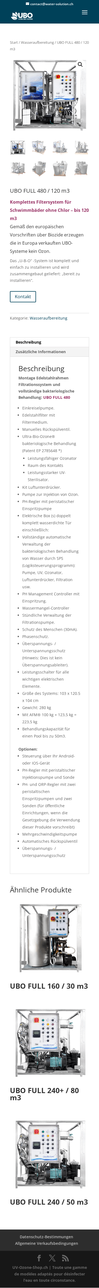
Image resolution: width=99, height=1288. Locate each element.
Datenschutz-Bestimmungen (46, 1236)
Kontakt (23, 297)
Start (14, 42)
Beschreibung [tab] (28, 342)
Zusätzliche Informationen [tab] (41, 351)
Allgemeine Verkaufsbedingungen (46, 1243)
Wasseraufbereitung (37, 42)
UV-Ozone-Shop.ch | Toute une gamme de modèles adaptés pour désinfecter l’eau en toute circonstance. (49, 1274)
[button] (80, 64)
